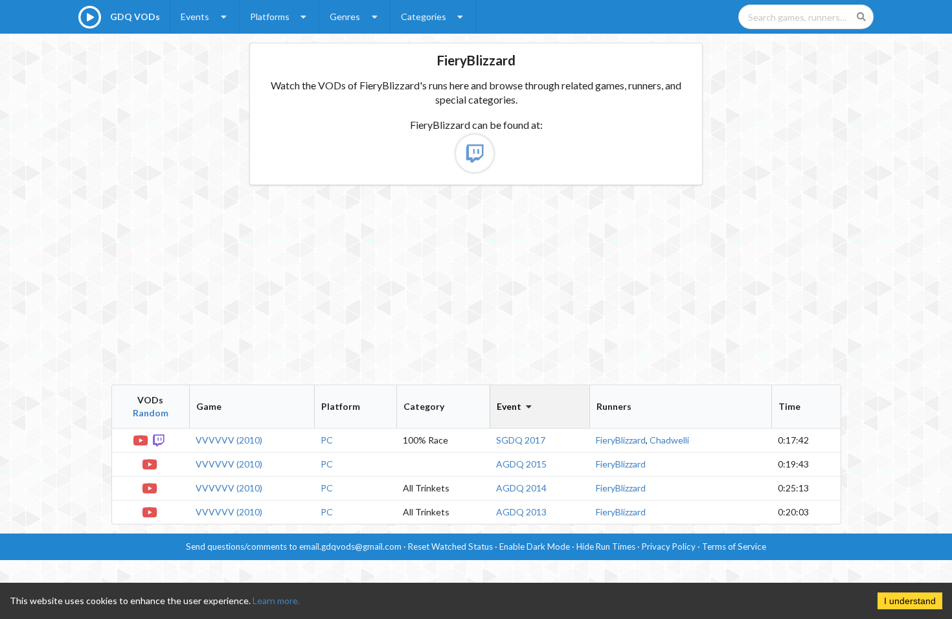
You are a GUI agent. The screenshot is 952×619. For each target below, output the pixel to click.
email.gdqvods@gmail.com (350, 546)
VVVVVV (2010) (229, 439)
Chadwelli (669, 439)
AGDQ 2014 (521, 487)
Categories (423, 16)
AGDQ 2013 (521, 511)
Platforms (269, 16)
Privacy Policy (669, 546)
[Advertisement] (476, 285)
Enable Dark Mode (534, 546)
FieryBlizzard (621, 439)
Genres (345, 16)
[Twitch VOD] (159, 439)
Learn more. (276, 600)
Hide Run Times (605, 546)
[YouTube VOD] (141, 439)
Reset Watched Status (450, 546)
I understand (910, 601)
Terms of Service (734, 546)
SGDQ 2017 (520, 439)
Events (195, 16)
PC (327, 439)
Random (150, 412)
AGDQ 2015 (521, 463)
